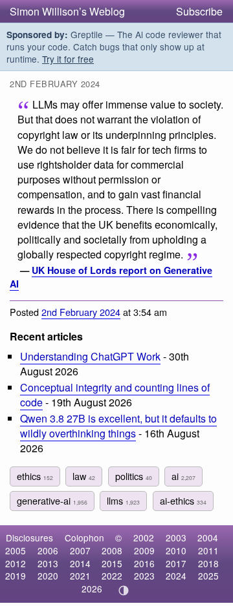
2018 (208, 563)
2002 (143, 537)
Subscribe (199, 11)
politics (133, 476)
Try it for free (68, 58)
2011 (208, 550)
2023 (144, 575)
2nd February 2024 (80, 312)
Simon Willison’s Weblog (67, 11)
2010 (176, 550)
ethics (35, 476)
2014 (80, 563)
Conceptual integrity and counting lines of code (115, 395)
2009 (144, 550)
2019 (15, 575)
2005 (15, 550)
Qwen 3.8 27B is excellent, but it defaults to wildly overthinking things (118, 426)
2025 (208, 575)
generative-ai (52, 500)
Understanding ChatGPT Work (90, 356)
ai (183, 476)
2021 (80, 575)
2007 (80, 550)
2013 (48, 563)
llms (123, 500)
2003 (176, 537)
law (83, 476)
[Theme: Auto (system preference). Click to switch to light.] (124, 590)
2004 (207, 537)
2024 (176, 575)
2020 (48, 575)
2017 (176, 563)
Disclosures (29, 537)
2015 (112, 563)
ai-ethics (183, 500)
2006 (48, 550)
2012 (15, 563)
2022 (112, 575)
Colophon (84, 537)
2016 (144, 563)
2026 (92, 588)
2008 (112, 550)
